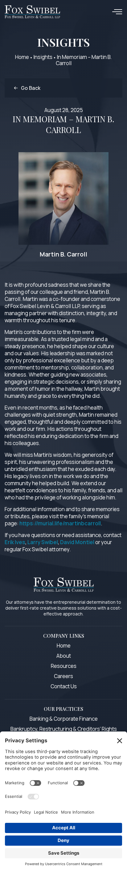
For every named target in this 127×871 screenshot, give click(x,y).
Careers (63, 676)
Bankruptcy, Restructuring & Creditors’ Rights (63, 728)
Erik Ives (15, 542)
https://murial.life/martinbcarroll (60, 523)
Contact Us (64, 686)
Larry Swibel (42, 542)
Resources (63, 665)
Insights (42, 56)
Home (22, 56)
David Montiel (77, 542)
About (63, 655)
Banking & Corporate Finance (64, 718)
